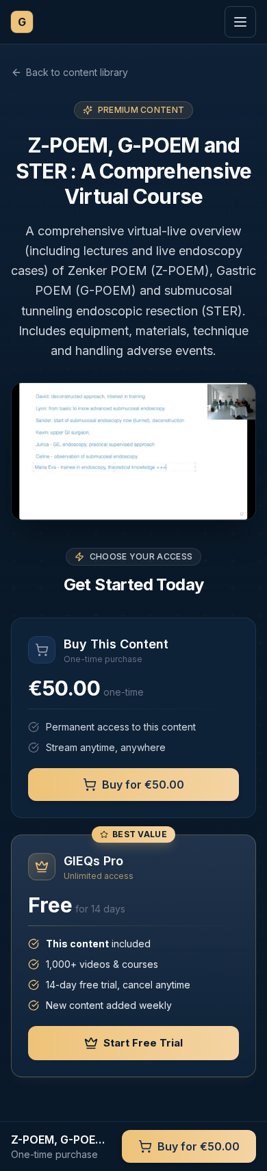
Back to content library (77, 72)
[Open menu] (240, 22)
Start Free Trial (143, 1042)
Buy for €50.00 (143, 784)
